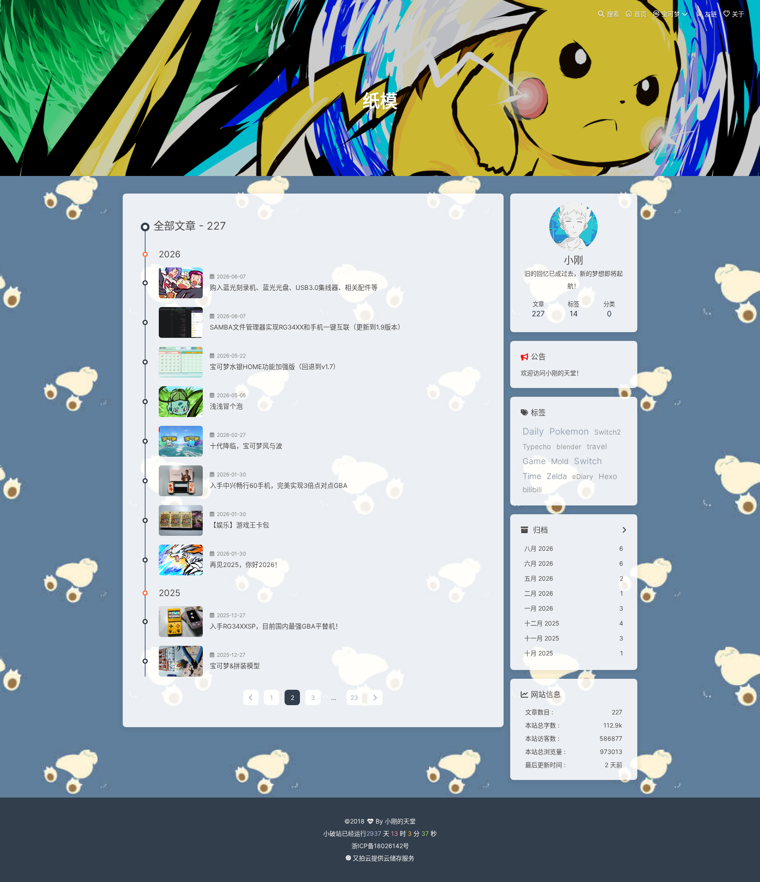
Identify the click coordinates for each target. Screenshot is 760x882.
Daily (533, 431)
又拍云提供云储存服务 (383, 858)
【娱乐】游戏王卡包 (239, 525)
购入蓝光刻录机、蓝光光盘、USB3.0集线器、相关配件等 (294, 288)
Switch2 (607, 432)
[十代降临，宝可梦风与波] (181, 441)
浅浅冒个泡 (226, 406)
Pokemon (569, 431)
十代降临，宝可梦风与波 (246, 446)
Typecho (536, 447)
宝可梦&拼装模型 (235, 666)
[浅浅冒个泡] (181, 401)
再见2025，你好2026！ (245, 565)
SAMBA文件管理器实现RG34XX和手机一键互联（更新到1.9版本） (307, 327)
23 (354, 697)
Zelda (557, 476)
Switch (588, 461)
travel (597, 446)
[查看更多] (624, 530)
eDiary (582, 476)
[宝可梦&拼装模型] (181, 661)
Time (531, 476)
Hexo (608, 476)
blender (568, 447)
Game (534, 461)
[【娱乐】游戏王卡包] (181, 520)
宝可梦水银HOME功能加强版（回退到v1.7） (275, 367)
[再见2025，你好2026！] (181, 560)
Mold (560, 461)
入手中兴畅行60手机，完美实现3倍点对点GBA (278, 486)
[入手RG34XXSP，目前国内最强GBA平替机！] (181, 621)
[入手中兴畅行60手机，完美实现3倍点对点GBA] (181, 480)
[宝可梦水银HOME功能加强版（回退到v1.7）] (181, 362)
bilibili (532, 489)
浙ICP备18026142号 (380, 845)
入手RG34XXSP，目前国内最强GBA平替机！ (276, 626)
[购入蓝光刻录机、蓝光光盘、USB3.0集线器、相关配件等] (181, 282)
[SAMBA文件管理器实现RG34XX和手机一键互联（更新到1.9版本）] (181, 322)
